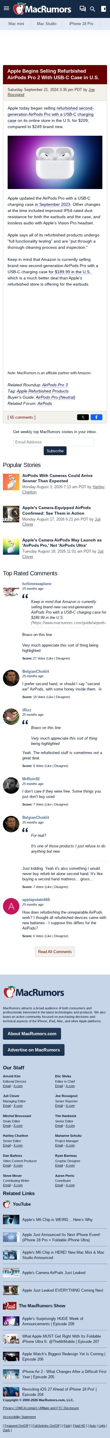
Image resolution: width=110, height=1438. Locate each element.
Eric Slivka (63, 1076)
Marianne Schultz (68, 1135)
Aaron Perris (64, 1175)
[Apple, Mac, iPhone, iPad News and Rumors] (42, 15)
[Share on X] (83, 417)
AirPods (45, 403)
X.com (18, 1086)
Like (50, 658)
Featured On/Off (16, 1425)
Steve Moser (12, 1175)
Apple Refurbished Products (43, 391)
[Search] (94, 9)
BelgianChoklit (35, 671)
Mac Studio (46, 23)
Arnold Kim (12, 1076)
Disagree (62, 658)
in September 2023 (52, 204)
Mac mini (16, 23)
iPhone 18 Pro (81, 23)
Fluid (67, 1425)
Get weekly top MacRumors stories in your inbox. (55, 432)
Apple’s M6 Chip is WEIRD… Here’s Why (57, 1219)
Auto (92, 1425)
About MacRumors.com (32, 1033)
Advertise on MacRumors (34, 1049)
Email (7, 1086)
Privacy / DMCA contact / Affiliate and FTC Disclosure (41, 1408)
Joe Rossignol (66, 1096)
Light (102, 1425)
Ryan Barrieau (66, 1155)
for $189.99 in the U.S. (70, 271)
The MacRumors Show (42, 1305)
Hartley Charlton (15, 1135)
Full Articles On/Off (46, 1425)
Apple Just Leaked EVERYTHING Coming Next (62, 1290)
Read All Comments (55, 952)
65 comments (21, 417)
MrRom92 (31, 779)
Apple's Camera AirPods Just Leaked (53, 1272)
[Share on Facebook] (96, 417)
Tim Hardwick (65, 1116)
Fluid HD (79, 1425)
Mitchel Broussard (17, 1116)
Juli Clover (11, 1096)
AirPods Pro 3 (55, 384)
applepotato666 (36, 899)
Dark (6, 1430)
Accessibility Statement (19, 1417)
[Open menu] (6, 9)
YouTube (22, 1204)
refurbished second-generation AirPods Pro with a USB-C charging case (51, 114)
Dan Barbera (12, 1155)
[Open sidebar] (103, 9)
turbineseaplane (36, 584)
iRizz (26, 710)
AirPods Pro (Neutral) (55, 397)
